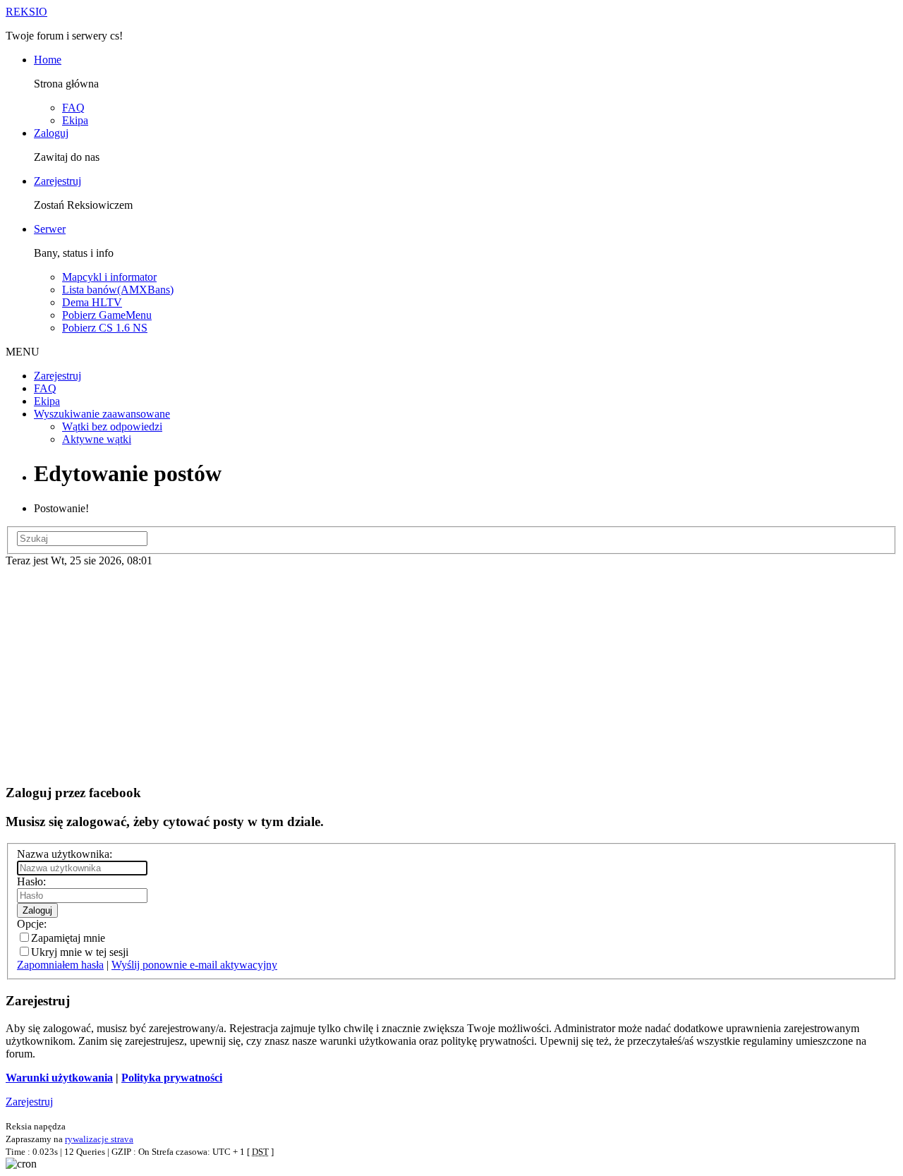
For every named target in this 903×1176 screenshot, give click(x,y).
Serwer (50, 229)
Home (47, 60)
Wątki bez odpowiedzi (112, 426)
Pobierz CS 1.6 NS (104, 328)
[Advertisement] (451, 673)
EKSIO (26, 12)
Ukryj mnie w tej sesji (79, 952)
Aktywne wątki (96, 439)
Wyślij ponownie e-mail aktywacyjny (194, 965)
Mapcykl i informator (109, 277)
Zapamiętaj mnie (68, 938)
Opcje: (32, 924)
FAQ (73, 108)
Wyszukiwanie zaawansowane (102, 414)
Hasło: (31, 881)
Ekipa (75, 120)
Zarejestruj (57, 181)
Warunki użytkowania (59, 1078)
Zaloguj (51, 133)
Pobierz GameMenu (107, 315)
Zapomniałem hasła (60, 965)
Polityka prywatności (171, 1078)
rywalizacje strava (99, 1139)
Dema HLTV (92, 302)
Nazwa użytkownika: (64, 854)
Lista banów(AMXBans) (118, 290)
